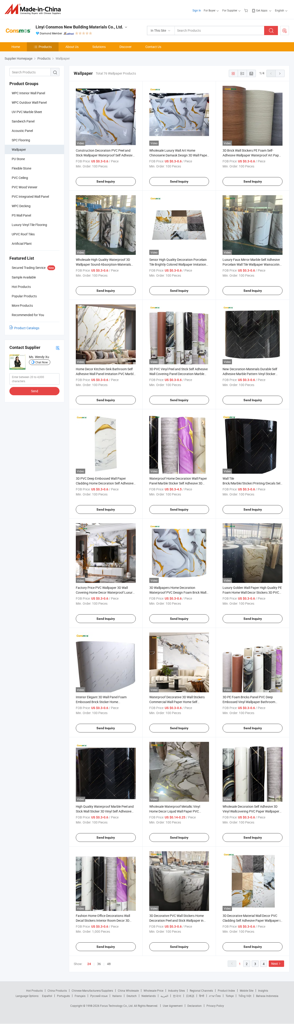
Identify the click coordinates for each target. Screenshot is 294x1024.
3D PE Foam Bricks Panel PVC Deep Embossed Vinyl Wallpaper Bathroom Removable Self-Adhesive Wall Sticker (249, 702)
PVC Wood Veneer (24, 187)
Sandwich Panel (23, 121)
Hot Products (34, 990)
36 (99, 964)
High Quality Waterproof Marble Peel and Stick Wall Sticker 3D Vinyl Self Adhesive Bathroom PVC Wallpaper (105, 811)
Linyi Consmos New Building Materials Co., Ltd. (79, 27)
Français (80, 996)
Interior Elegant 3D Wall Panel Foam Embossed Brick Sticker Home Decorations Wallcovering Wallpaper (101, 702)
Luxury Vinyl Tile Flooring (29, 225)
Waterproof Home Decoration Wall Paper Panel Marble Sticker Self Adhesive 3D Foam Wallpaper (178, 483)
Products (45, 47)
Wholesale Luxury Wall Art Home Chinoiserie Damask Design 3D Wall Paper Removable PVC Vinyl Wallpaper (178, 155)
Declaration (194, 1005)
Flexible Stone (21, 168)
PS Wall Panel (21, 215)
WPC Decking (21, 206)
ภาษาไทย (215, 996)
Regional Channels (201, 990)
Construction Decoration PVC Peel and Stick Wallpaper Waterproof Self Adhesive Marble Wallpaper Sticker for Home (105, 155)
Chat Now (41, 362)
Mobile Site (246, 990)
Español (47, 996)
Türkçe (230, 996)
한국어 (177, 996)
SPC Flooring (21, 140)
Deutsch (132, 996)
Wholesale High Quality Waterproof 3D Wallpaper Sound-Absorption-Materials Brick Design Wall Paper (103, 264)
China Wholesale (128, 990)
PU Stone (18, 159)
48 (109, 964)
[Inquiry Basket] (246, 10)
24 (89, 964)
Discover (125, 47)
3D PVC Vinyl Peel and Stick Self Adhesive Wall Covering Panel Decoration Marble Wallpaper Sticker (178, 374)
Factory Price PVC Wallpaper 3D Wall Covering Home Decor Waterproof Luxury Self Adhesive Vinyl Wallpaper (105, 592)
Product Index (226, 990)
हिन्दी (201, 996)
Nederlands (148, 996)
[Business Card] (57, 348)
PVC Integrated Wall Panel (30, 196)
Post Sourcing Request (284, 30)
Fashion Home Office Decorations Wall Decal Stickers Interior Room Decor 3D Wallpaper (103, 920)
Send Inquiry (105, 181)
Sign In (196, 10)
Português (63, 996)
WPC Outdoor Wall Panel (29, 102)
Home (15, 47)
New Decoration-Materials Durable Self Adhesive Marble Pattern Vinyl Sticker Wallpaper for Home (250, 374)
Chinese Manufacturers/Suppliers (92, 990)
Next (274, 963)
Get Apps (261, 10)
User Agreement (173, 1005)
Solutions (99, 47)
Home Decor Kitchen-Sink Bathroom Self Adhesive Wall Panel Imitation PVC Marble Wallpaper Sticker (105, 374)
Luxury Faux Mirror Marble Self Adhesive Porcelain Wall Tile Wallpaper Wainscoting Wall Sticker (252, 264)
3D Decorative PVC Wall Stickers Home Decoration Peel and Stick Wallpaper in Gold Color (176, 920)
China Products (57, 990)
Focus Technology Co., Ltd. (117, 1005)
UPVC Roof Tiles (23, 234)
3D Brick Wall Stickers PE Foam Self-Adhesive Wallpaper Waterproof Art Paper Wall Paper (252, 155)
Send (34, 391)
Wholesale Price (153, 990)
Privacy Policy (215, 1005)
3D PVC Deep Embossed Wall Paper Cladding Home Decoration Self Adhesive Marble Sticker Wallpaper (104, 483)
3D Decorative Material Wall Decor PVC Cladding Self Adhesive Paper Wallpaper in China (252, 920)
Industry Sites (176, 990)
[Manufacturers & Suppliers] (34, 9)
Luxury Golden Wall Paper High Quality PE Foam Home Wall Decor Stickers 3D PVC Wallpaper (252, 592)
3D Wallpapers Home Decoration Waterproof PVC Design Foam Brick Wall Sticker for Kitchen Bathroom (177, 592)
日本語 (190, 996)
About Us (72, 47)
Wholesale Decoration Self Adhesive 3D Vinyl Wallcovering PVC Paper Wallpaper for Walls (251, 811)
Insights (263, 990)
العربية (164, 996)
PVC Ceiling (20, 177)
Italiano (117, 996)
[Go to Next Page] (280, 73)
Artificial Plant (22, 243)
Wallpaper (19, 149)
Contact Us (153, 47)
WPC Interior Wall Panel (28, 93)
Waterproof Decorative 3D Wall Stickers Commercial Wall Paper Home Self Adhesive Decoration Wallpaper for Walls (177, 702)
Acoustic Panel (22, 130)
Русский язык (98, 996)
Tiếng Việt (244, 996)
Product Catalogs (26, 328)
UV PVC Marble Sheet (27, 112)
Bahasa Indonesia (267, 996)
